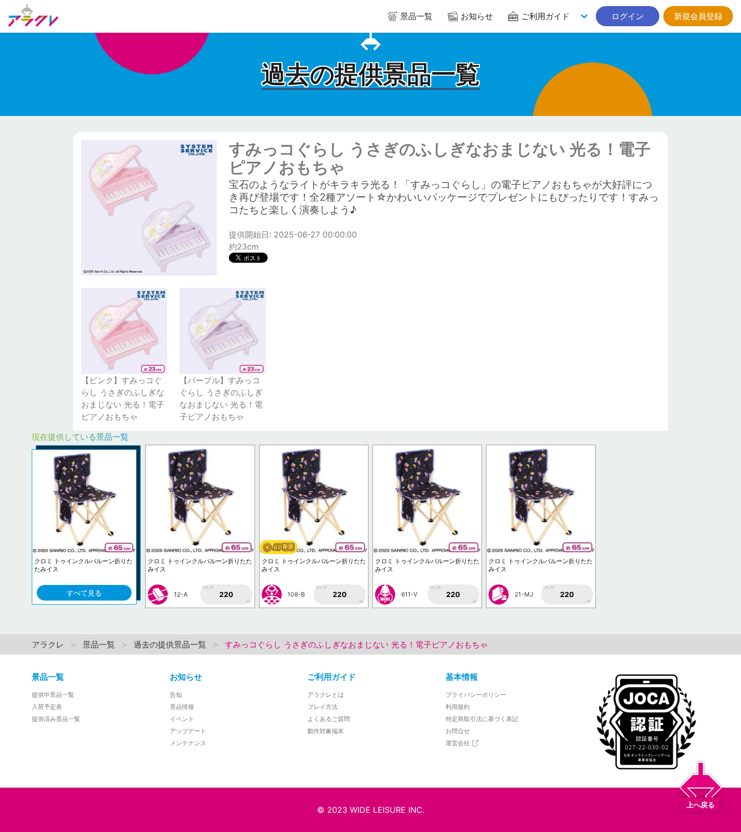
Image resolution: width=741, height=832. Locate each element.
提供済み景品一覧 (56, 719)
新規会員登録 (698, 16)
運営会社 (458, 743)
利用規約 (458, 706)
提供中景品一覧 (53, 694)
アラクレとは (325, 694)
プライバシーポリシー (476, 694)
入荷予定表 (47, 706)
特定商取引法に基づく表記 (482, 719)
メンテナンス (188, 743)
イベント (182, 719)
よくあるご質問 (328, 719)
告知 (176, 694)
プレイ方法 (322, 706)
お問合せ (458, 731)
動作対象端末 (325, 731)
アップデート (188, 731)
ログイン (627, 16)
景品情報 (182, 706)
